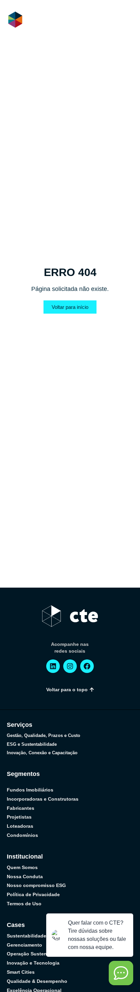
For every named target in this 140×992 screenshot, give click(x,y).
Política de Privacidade (33, 894)
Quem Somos (22, 867)
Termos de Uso (24, 903)
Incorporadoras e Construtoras (42, 799)
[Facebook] (87, 666)
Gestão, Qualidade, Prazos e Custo (43, 735)
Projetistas (19, 817)
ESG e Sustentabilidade (32, 744)
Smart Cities (21, 972)
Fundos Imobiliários (30, 790)
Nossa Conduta (25, 876)
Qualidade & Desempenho (37, 981)
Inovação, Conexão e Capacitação (42, 752)
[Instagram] (70, 666)
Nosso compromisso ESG (36, 885)
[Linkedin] (53, 666)
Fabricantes (20, 808)
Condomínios (22, 835)
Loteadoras (20, 826)
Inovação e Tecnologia (33, 963)
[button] (128, 20)
